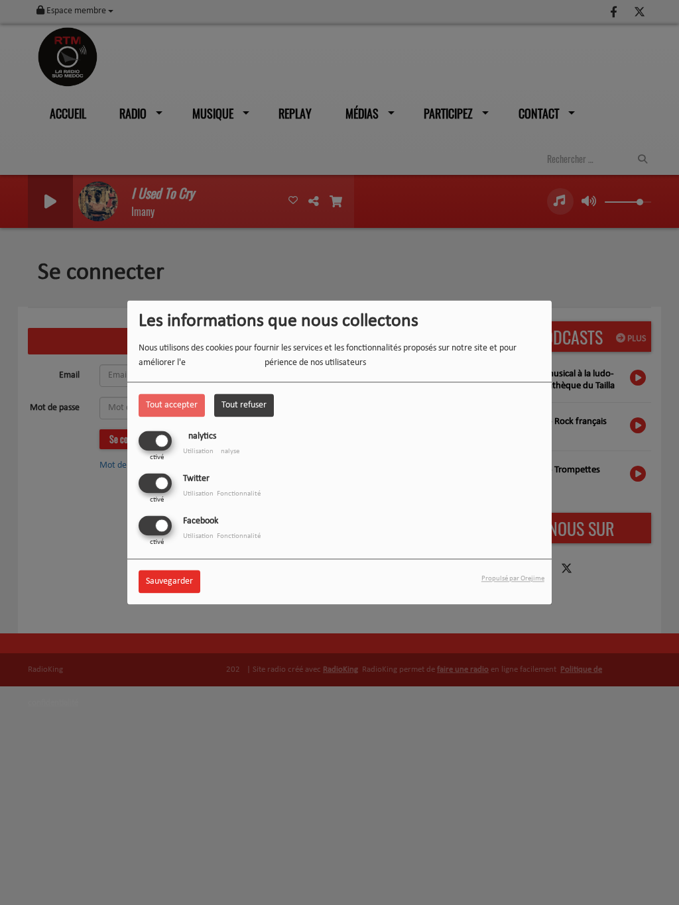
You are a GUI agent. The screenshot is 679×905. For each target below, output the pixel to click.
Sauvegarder (169, 582)
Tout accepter (172, 405)
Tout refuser (244, 405)
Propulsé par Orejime (512, 579)
